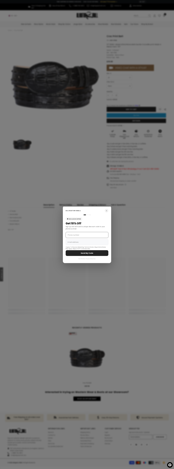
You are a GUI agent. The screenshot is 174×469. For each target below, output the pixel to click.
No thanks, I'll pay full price (87, 259)
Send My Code (87, 253)
